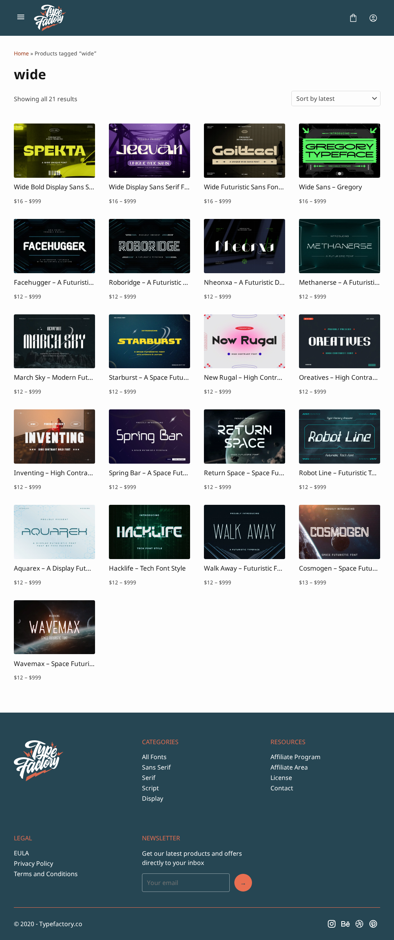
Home (21, 53)
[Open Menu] (21, 18)
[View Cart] (353, 18)
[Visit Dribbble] (359, 924)
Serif (148, 777)
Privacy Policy (33, 863)
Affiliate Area (289, 767)
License (281, 777)
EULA (21, 853)
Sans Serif (156, 767)
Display (152, 798)
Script (150, 788)
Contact (281, 788)
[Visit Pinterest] (373, 924)
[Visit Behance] (345, 924)
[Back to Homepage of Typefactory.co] (187, 18)
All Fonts (154, 757)
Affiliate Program (295, 757)
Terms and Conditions (46, 874)
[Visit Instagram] (332, 924)
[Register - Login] (373, 18)
